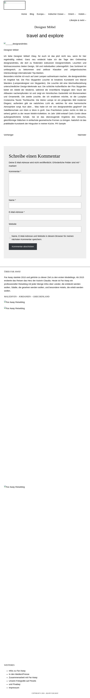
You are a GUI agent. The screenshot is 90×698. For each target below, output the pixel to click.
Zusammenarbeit (17, 677)
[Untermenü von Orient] (75, 14)
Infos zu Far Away (17, 671)
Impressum (14, 688)
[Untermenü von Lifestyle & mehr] (85, 20)
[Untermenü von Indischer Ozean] (64, 14)
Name (12, 200)
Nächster (82, 135)
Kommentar (15, 171)
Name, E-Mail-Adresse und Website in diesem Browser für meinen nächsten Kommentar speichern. (43, 238)
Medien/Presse (22, 674)
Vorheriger (8, 135)
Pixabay (16, 684)
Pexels (33, 681)
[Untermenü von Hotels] (85, 14)
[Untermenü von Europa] (44, 14)
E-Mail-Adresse (17, 212)
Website (12, 224)
